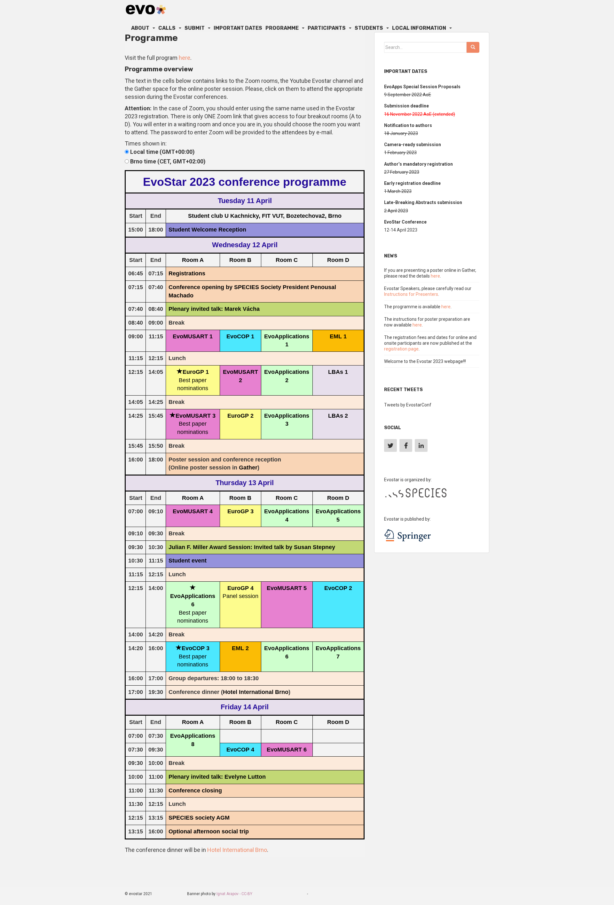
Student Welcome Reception (207, 229)
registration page (401, 348)
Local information (419, 28)
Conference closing (195, 790)
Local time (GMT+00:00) (162, 151)
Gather (248, 467)
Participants (327, 28)
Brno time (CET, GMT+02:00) (168, 161)
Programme (282, 28)
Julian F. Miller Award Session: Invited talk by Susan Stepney (252, 547)
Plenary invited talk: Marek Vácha (214, 309)
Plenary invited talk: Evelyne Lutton (217, 777)
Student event (188, 560)
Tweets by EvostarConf (407, 404)
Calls (167, 28)
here (184, 57)
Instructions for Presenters (411, 294)
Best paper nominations (193, 380)
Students (369, 28)
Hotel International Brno (255, 692)
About (140, 28)
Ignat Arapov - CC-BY (234, 894)
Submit (195, 28)
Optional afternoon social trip (209, 831)
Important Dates (238, 28)
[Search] (473, 47)
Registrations (187, 273)
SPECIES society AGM (199, 817)
